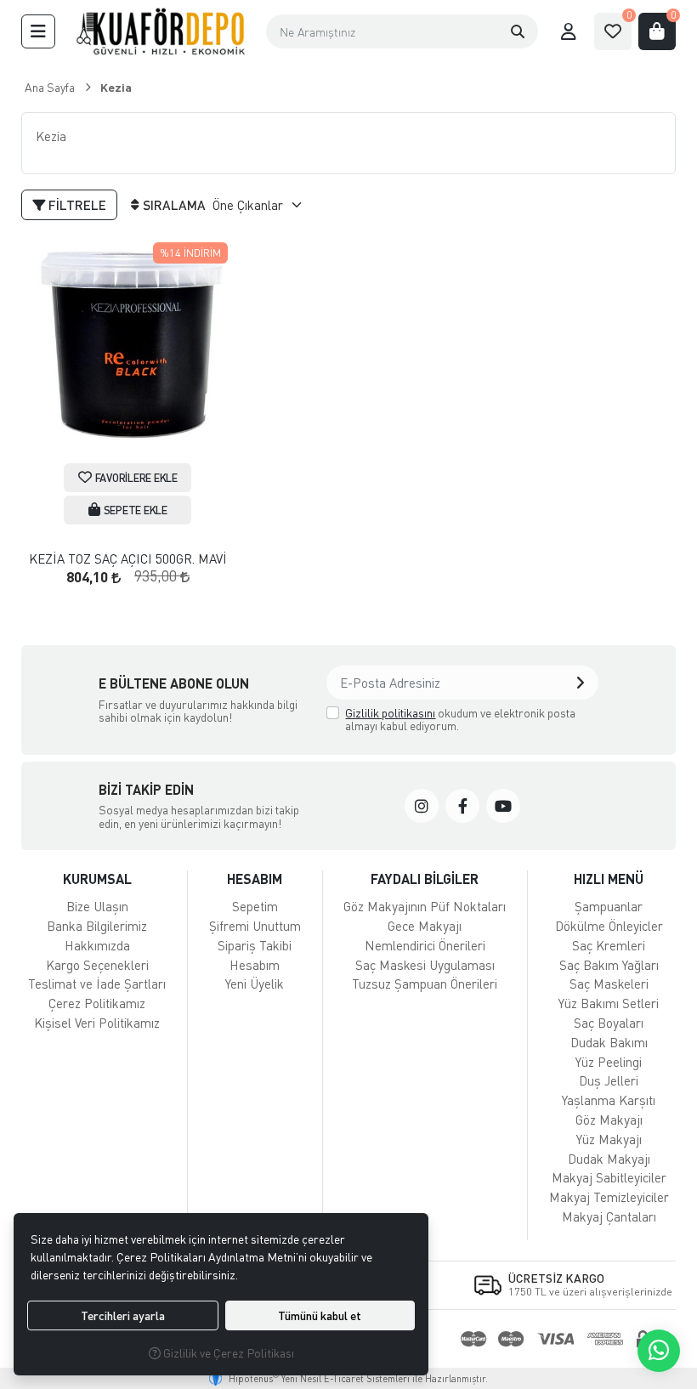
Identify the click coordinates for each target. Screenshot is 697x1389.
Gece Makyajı (425, 925)
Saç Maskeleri (609, 983)
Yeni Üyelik (254, 983)
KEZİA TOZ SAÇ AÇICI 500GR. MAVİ (128, 559)
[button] (38, 31)
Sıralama (174, 205)
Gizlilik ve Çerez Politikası (227, 1353)
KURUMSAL (97, 878)
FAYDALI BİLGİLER (425, 878)
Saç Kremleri (608, 945)
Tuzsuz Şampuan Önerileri (424, 983)
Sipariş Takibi (255, 945)
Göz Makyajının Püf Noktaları (424, 906)
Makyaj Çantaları (609, 1216)
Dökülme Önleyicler (609, 925)
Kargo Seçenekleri (97, 964)
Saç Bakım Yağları (609, 964)
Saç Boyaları (608, 1022)
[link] (422, 806)
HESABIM (254, 878)
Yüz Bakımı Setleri (608, 1003)
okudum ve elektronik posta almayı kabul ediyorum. (460, 719)
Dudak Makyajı (609, 1158)
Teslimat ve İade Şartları (97, 983)
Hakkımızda (97, 945)
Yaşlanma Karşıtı (608, 1100)
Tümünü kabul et (319, 1315)
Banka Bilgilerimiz (97, 925)
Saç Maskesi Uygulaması (425, 964)
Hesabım (255, 964)
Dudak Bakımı (609, 1042)
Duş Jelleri (608, 1080)
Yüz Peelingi (608, 1061)
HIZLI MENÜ (608, 878)
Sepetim (255, 906)
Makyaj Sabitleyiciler (609, 1177)
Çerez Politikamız (96, 1003)
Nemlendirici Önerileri (425, 945)
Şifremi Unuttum (255, 925)
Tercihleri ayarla (123, 1315)
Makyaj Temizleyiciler (609, 1197)
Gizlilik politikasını (390, 713)
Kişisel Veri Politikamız (97, 1022)
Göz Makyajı (609, 1119)
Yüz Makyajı (609, 1139)
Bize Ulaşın (97, 906)
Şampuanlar (609, 906)
